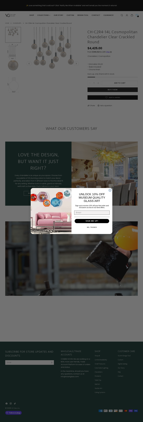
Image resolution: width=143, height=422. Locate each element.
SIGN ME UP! (92, 221)
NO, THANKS (92, 227)
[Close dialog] (110, 190)
